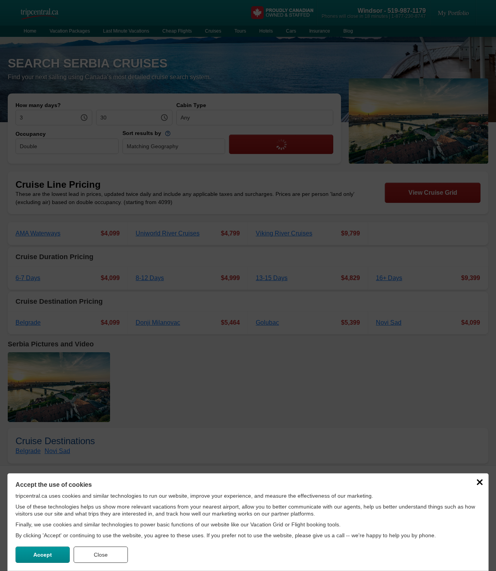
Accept (42, 555)
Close (101, 555)
